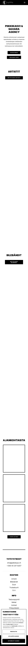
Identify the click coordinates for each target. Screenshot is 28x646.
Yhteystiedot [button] (14, 52)
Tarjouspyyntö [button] (14, 57)
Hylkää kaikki (13, 636)
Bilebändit (14, 582)
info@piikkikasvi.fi (14, 563)
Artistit (14, 579)
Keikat (14, 602)
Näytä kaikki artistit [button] (14, 77)
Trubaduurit (14, 587)
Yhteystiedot (14, 608)
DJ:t (14, 590)
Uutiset (14, 605)
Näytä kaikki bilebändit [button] (14, 262)
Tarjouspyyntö (14, 599)
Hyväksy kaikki (13, 641)
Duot (14, 585)
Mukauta (13, 631)
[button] (24, 2)
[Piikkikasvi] (8, 2)
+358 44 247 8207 (14, 566)
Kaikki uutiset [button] (14, 536)
